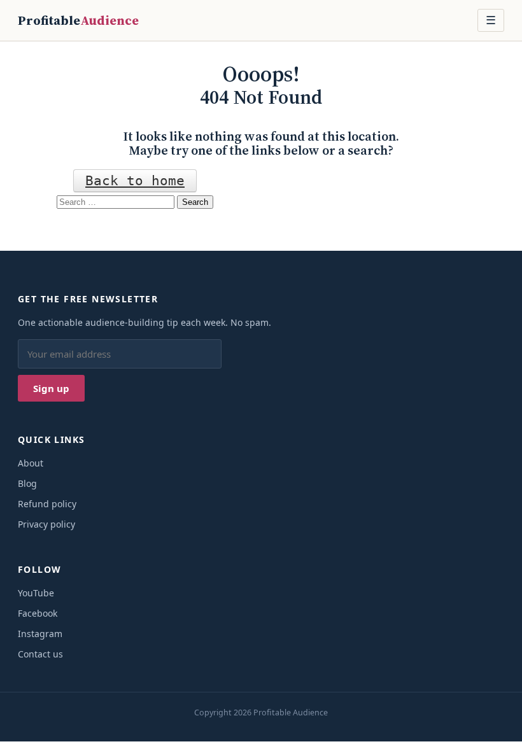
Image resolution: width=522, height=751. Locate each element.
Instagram (40, 634)
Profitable (78, 20)
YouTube (36, 593)
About (30, 463)
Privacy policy (46, 524)
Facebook (37, 613)
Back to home (135, 180)
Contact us (40, 654)
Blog (27, 483)
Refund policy (47, 504)
